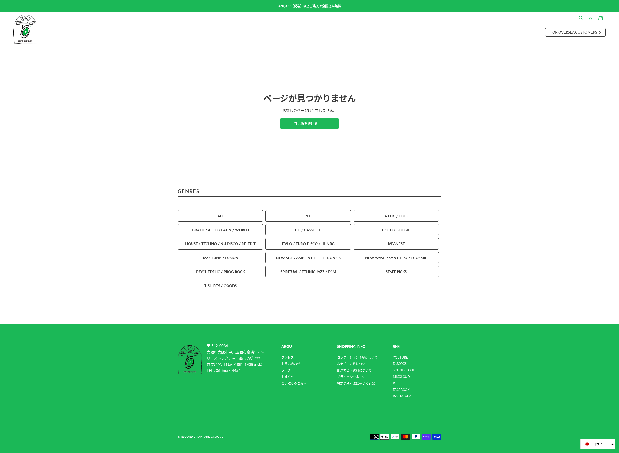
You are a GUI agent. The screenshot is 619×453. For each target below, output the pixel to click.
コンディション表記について (357, 357)
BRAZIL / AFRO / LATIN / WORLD (220, 229)
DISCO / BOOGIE (396, 229)
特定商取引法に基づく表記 (356, 383)
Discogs (400, 363)
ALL (220, 215)
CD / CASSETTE (308, 229)
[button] (597, 444)
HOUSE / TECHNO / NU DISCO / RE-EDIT (220, 243)
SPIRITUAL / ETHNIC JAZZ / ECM (308, 271)
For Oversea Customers (574, 32)
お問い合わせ (290, 363)
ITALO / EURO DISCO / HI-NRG (308, 243)
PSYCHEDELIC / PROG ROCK (220, 271)
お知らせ (287, 377)
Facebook (401, 389)
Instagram (402, 396)
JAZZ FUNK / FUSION (220, 257)
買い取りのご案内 (294, 383)
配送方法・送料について (354, 370)
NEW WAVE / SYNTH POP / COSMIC (396, 257)
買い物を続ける (306, 123)
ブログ (286, 370)
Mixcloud (401, 377)
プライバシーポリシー (352, 377)
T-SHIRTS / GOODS (220, 285)
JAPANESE (396, 243)
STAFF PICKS (396, 271)
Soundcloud (404, 370)
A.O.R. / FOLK (396, 215)
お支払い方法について (352, 363)
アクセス (287, 357)
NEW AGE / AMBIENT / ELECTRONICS (308, 257)
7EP (308, 215)
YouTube (400, 357)
